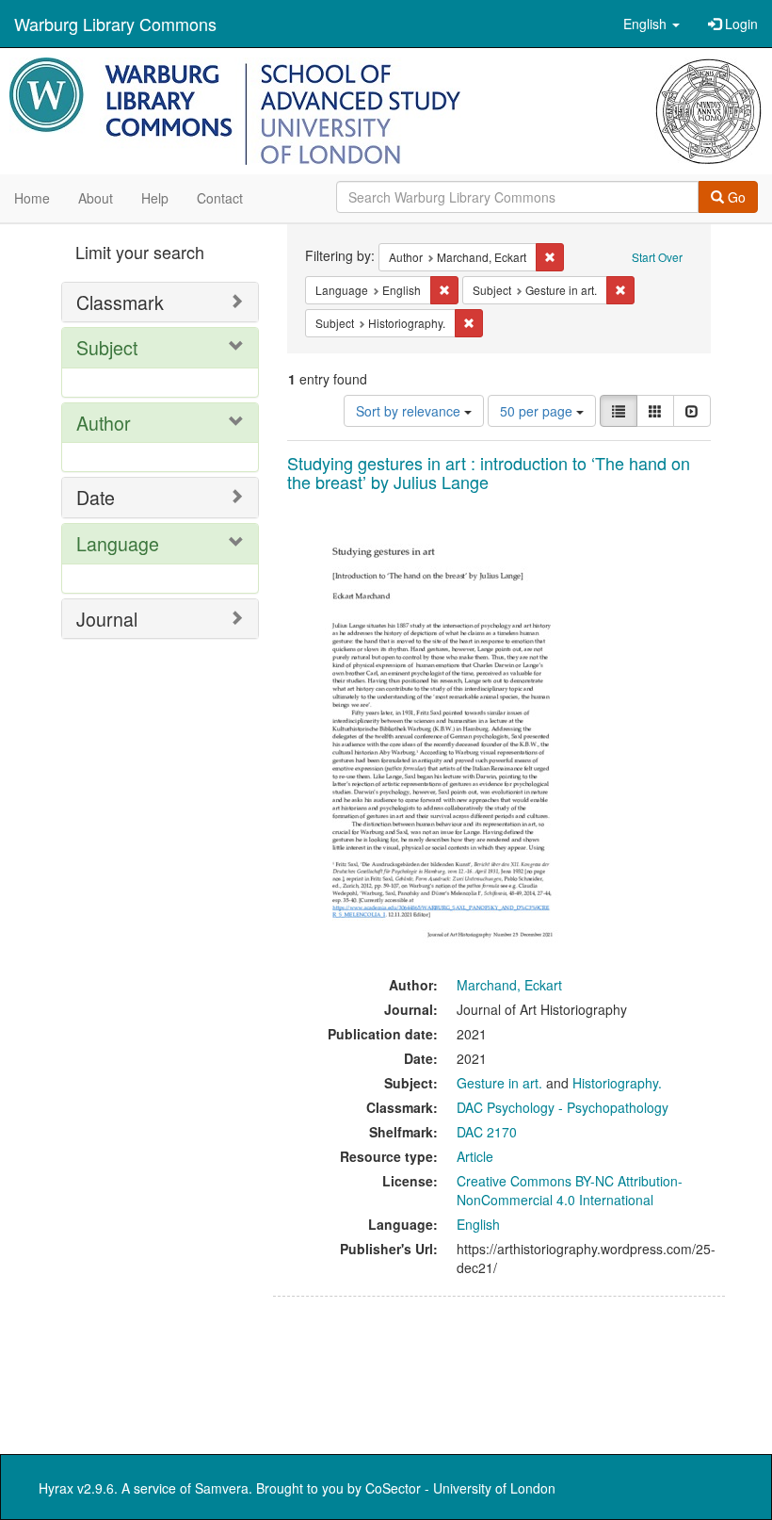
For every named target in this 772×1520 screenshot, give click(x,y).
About (95, 197)
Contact (220, 197)
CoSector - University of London (460, 1488)
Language (117, 543)
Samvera (222, 1488)
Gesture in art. (499, 1082)
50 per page (538, 410)
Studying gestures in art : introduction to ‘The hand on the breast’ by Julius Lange (488, 472)
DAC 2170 (487, 1131)
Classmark (120, 302)
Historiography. (617, 1082)
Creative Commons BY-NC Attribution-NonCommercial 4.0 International (570, 1190)
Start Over (657, 257)
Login (739, 23)
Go (735, 197)
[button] (651, 23)
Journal (106, 618)
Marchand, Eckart (509, 984)
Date (95, 497)
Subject (106, 347)
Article (475, 1156)
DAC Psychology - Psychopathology (562, 1107)
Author (103, 422)
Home (32, 197)
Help (155, 197)
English (478, 1224)
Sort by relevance (410, 410)
